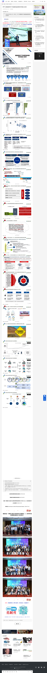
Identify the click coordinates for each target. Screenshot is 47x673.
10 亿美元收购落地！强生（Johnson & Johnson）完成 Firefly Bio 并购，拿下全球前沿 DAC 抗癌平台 (39, 37)
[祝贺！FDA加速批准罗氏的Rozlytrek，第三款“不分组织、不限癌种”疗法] (27, 640)
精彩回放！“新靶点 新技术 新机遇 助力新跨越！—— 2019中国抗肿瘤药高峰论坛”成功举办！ (18, 490)
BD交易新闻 (5, 638)
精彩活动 (15, 1)
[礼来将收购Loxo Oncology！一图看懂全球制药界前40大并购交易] (7, 640)
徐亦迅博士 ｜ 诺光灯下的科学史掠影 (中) (16, 650)
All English (29, 1)
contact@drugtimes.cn (22, 669)
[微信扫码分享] (3, 672)
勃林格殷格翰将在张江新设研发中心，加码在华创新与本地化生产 (39, 20)
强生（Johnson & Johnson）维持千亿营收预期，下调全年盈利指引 (39, 31)
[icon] (36, 667)
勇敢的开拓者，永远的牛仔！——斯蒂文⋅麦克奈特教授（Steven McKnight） (7, 656)
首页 (6, 1)
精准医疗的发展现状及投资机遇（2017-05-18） (12, 484)
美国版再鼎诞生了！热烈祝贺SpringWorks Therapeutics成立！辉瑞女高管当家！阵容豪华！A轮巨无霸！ (27, 656)
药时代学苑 (25, 1)
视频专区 (12, 1)
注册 (44, 1)
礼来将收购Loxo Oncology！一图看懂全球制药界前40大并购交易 (7, 645)
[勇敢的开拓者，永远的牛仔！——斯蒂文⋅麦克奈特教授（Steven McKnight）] (7, 651)
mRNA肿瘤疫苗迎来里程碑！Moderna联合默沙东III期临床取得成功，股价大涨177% (39, 25)
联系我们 (33, 1)
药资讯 (9, 1)
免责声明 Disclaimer (25, 664)
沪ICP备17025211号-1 (18, 668)
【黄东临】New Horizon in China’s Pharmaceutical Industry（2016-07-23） (17, 488)
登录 (42, 1)
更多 (43, 17)
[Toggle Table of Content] (30, 481)
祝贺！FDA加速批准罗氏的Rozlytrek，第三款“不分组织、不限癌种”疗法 (27, 645)
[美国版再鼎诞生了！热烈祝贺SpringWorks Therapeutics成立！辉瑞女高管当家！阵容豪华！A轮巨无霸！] (27, 651)
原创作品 (15, 638)
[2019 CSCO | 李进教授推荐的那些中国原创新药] (17, 640)
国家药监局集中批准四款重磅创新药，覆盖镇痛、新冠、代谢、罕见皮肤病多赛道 (39, 43)
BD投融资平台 (20, 1)
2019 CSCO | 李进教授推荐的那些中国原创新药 (17, 645)
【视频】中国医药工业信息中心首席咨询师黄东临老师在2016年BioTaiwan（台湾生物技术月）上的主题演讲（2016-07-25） (18, 486)
